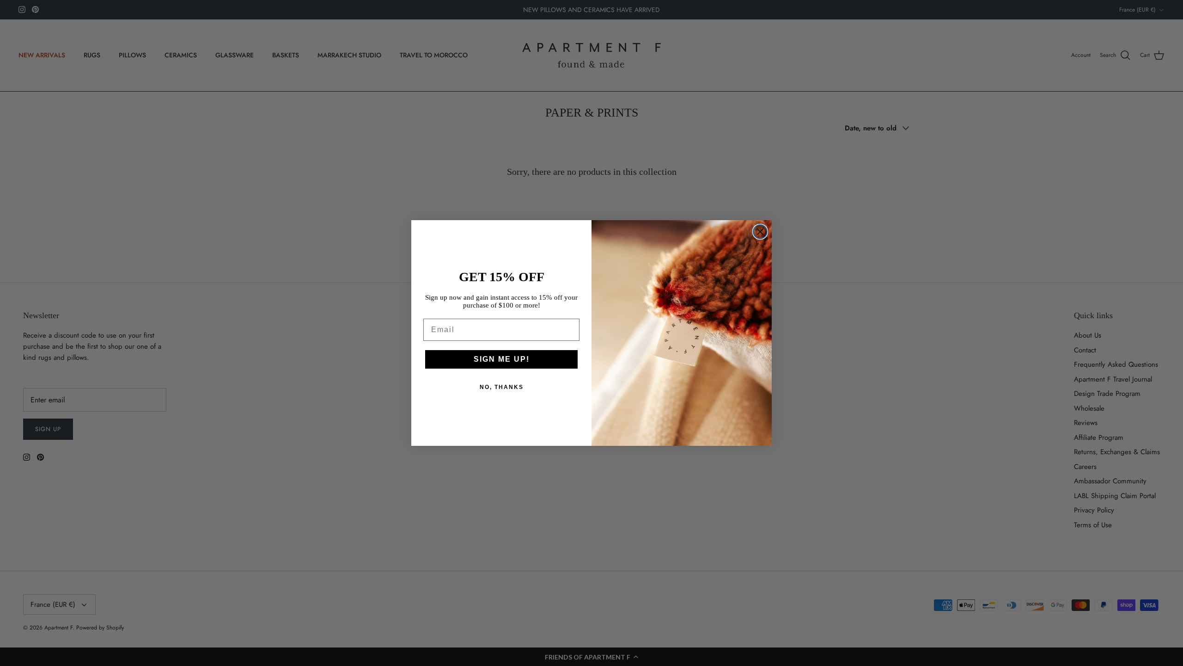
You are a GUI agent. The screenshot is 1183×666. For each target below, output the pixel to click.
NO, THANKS (502, 387)
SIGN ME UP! (502, 359)
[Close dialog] (760, 232)
